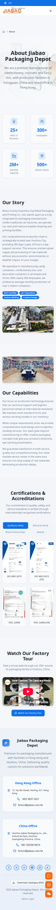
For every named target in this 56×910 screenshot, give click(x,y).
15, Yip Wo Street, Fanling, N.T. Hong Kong (30, 792)
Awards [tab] (40, 532)
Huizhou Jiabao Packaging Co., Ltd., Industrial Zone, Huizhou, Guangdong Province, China (29, 836)
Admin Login (28, 898)
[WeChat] (48, 893)
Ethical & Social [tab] (40, 525)
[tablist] (28, 529)
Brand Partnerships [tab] (15, 532)
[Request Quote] (48, 875)
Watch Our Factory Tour (30, 713)
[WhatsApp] (48, 884)
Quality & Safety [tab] (15, 525)
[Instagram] (39, 867)
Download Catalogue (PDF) (30, 882)
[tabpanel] (28, 584)
